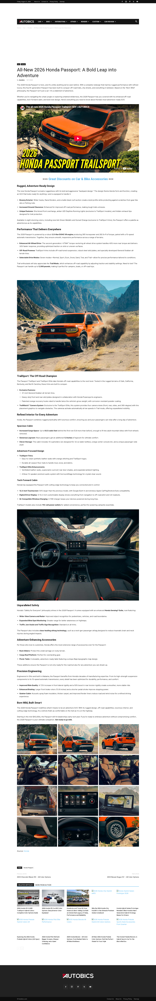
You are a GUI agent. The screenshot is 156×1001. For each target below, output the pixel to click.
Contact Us (45, 1)
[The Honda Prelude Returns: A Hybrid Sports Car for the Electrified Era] (128, 926)
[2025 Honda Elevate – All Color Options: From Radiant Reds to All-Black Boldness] (78, 926)
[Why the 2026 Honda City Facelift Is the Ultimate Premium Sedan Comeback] (103, 898)
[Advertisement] (78, 11)
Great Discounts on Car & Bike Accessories (78, 179)
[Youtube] (137, 1)
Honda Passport (28, 868)
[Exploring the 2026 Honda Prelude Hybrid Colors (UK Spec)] (28, 926)
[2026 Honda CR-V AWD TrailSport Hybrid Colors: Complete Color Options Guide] (28, 898)
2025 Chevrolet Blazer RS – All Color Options (34, 877)
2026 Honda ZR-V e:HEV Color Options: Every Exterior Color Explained (52, 910)
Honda (30, 28)
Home (19, 28)
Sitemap (62, 1)
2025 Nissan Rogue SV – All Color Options (123, 877)
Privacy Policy (54, 1)
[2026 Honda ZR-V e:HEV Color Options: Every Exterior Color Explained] (53, 898)
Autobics (22, 80)
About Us (37, 1)
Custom (95, 21)
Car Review (109, 21)
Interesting (60, 21)
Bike (48, 21)
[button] (136, 22)
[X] (133, 1)
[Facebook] (122, 1)
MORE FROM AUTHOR (43, 885)
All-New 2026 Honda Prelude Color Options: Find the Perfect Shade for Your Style (102, 939)
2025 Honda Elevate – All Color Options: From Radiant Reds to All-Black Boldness (77, 939)
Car (39, 21)
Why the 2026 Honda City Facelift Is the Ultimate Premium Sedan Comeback (103, 910)
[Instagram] (126, 1)
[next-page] (22, 948)
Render (84, 21)
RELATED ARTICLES (25, 885)
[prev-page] (18, 948)
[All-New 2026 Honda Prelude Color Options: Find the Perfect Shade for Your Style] (103, 926)
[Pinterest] (129, 1)
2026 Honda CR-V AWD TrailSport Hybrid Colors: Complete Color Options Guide (27, 910)
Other (73, 21)
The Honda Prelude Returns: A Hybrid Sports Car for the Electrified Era (127, 939)
